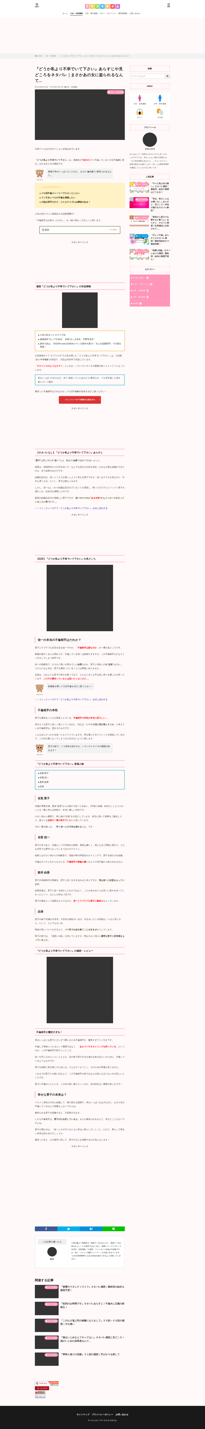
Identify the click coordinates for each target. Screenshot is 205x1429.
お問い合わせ (135, 13)
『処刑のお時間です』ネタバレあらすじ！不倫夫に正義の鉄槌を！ (92, 1305)
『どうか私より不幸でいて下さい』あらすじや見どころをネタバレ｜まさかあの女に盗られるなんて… (95, 56)
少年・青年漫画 (91, 13)
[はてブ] (91, 1228)
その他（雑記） (140, 278)
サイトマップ (83, 1414)
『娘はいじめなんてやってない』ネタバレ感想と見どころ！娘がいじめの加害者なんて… (92, 1339)
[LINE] (113, 1228)
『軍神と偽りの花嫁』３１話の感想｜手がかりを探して (90, 1354)
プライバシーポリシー (102, 1414)
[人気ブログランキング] (40, 1393)
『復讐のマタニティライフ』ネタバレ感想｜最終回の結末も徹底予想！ (92, 1288)
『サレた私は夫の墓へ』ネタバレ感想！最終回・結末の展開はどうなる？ (160, 187)
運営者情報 (122, 13)
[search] (167, 76)
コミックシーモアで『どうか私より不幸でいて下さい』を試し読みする (73, 508)
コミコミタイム (110, 1420)
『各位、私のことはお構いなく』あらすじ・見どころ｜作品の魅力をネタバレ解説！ (160, 204)
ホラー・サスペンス (108, 13)
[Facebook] (46, 1228)
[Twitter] (68, 1228)
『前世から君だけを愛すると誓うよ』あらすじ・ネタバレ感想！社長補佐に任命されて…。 (160, 223)
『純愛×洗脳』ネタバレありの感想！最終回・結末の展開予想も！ (160, 254)
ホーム (65, 13)
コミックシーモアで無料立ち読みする (80, 399)
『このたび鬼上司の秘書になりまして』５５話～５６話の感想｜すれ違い (92, 1322)
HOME (39, 56)
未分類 (137, 303)
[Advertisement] (102, 35)
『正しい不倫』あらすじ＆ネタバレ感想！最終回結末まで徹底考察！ (160, 239)
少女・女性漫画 (76, 13)
